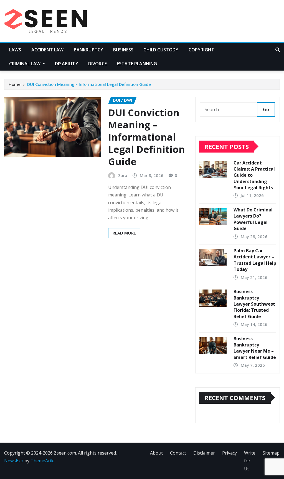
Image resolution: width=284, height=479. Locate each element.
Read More (124, 233)
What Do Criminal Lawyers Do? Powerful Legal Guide (253, 219)
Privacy (229, 453)
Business (123, 50)
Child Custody (160, 50)
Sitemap (271, 453)
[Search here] (277, 50)
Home (15, 84)
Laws (15, 50)
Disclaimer (204, 453)
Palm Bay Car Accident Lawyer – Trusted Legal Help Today (255, 260)
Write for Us (249, 461)
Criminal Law (25, 64)
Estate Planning (137, 64)
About (156, 453)
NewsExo (13, 461)
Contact (178, 453)
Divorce (97, 64)
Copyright (201, 50)
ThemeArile (43, 461)
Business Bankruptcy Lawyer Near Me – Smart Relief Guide (255, 348)
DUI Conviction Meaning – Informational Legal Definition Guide (89, 84)
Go (266, 109)
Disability (66, 64)
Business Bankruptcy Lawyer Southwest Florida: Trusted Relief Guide (254, 304)
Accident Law (47, 50)
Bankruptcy (88, 50)
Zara (122, 175)
